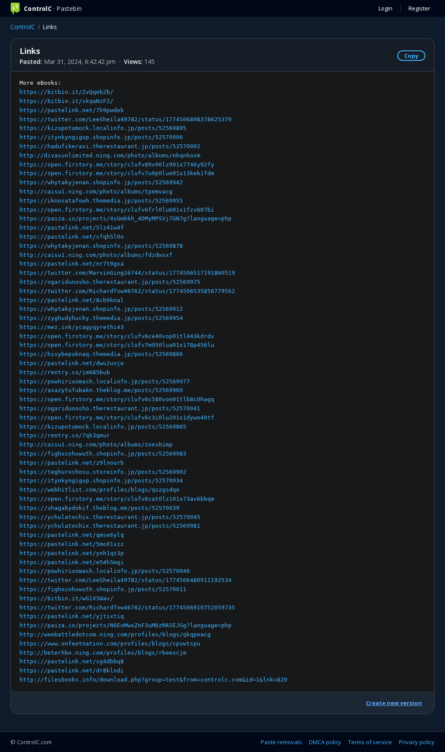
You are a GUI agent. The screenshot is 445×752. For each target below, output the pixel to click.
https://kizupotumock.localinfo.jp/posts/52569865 (103, 426)
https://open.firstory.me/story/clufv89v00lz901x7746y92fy (117, 164)
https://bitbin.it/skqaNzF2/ (66, 101)
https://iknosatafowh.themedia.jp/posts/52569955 (101, 200)
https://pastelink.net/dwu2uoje (72, 363)
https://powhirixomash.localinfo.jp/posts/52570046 (105, 571)
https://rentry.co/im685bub (65, 372)
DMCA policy (325, 742)
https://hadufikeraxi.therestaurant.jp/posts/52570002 (110, 146)
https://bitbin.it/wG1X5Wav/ (66, 598)
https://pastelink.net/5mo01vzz (72, 544)
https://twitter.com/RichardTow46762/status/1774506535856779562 (127, 291)
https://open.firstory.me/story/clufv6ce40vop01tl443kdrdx (117, 336)
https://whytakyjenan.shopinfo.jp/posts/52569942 (101, 182)
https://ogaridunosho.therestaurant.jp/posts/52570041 (110, 408)
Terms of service (370, 742)
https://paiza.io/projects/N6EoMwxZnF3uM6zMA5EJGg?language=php (126, 625)
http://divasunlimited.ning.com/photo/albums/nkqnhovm (110, 155)
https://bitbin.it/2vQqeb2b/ (66, 92)
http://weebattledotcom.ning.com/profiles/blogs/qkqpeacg (115, 634)
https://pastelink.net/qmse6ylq (72, 535)
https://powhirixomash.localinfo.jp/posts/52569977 (105, 381)
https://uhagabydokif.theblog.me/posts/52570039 (99, 508)
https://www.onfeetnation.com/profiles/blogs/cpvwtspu (110, 643)
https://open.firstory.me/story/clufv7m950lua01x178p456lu (117, 345)
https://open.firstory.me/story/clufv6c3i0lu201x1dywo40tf (117, 417)
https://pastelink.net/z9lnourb (72, 462)
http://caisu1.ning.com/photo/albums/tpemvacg (96, 191)
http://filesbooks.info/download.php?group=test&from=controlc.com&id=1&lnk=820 (153, 679)
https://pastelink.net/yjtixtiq (72, 616)
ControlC (22, 27)
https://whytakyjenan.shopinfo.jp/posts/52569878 (101, 246)
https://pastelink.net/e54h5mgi (72, 562)
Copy (411, 56)
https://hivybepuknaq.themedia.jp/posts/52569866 (101, 354)
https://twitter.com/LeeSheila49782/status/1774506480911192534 (126, 580)
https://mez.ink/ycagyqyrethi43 (72, 327)
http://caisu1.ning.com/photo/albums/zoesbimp (96, 444)
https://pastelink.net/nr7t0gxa (72, 263)
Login (385, 8)
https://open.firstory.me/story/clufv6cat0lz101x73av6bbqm (117, 499)
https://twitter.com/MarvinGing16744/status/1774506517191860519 (127, 273)
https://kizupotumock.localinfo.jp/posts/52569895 (103, 128)
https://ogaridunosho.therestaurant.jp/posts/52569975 (110, 282)
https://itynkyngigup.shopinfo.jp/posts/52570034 (101, 480)
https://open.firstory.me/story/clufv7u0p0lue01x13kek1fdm (117, 173)
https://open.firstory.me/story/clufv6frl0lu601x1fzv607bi (117, 209)
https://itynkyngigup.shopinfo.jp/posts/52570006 (101, 137)
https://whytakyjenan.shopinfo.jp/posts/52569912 (101, 309)
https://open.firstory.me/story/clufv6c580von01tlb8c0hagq (117, 399)
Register (419, 8)
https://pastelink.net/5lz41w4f (72, 227)
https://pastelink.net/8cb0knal (72, 300)
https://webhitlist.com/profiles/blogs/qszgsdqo (99, 489)
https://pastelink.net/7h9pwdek (72, 110)
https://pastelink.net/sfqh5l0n (72, 236)
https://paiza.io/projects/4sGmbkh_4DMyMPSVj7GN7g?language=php (126, 218)
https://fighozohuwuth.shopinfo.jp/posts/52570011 (103, 589)
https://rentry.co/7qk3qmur (65, 435)
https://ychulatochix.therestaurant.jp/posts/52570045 (110, 517)
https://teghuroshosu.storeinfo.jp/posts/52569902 (103, 472)
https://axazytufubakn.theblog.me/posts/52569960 (101, 390)
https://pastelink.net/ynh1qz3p (72, 553)
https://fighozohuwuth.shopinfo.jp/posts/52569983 (103, 453)
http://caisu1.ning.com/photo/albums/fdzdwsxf (96, 255)
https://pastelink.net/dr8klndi (72, 670)
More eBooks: (153, 381)
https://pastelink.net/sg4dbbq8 (72, 661)
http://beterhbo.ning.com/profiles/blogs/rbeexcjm (103, 652)
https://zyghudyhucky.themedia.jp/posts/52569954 (101, 318)
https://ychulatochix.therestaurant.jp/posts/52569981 (110, 525)
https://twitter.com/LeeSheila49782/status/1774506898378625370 (126, 119)
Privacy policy (417, 742)
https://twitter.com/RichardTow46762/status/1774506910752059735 (127, 607)
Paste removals (281, 742)
